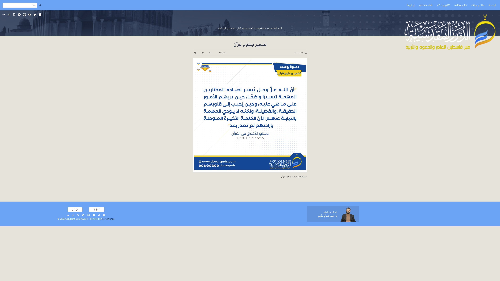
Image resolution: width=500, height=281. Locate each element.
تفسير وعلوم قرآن (289, 176)
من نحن (75, 209)
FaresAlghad (108, 219)
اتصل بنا (96, 209)
